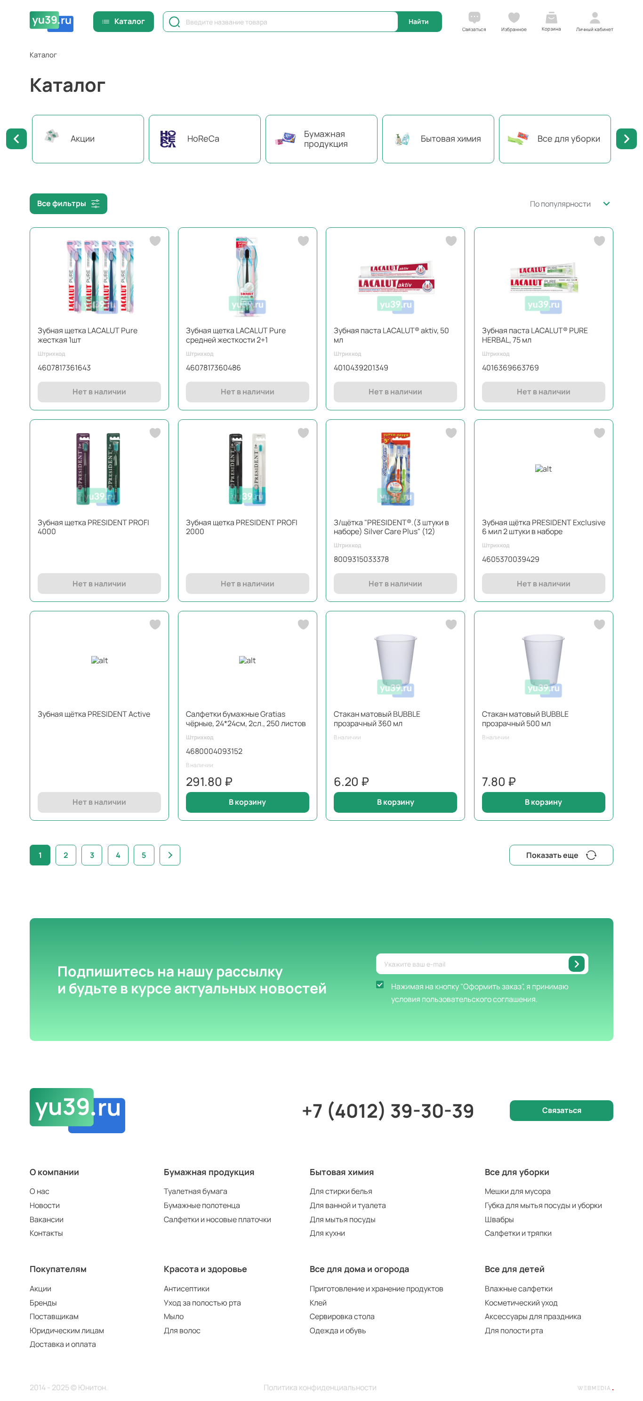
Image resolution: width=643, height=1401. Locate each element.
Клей (318, 1302)
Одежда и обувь (338, 1330)
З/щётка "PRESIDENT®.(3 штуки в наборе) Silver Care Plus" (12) (391, 526)
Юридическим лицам (67, 1330)
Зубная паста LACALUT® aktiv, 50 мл (391, 334)
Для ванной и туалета (348, 1205)
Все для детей (515, 1268)
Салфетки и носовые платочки (217, 1219)
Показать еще (552, 855)
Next (626, 138)
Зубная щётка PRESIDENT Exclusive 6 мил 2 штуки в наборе (543, 526)
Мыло (174, 1316)
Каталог (129, 21)
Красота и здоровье (205, 1268)
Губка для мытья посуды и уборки (543, 1205)
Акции (40, 1288)
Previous (16, 138)
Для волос (182, 1330)
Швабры (499, 1219)
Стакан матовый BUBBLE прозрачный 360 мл (377, 718)
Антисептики (186, 1288)
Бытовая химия (342, 1171)
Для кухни (327, 1233)
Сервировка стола (342, 1316)
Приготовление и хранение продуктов (376, 1288)
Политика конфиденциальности (320, 1387)
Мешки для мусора (518, 1191)
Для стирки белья (341, 1191)
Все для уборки (517, 1171)
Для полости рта (514, 1330)
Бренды (43, 1302)
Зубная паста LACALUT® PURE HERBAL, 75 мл (535, 334)
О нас (39, 1191)
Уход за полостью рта (202, 1302)
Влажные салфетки (519, 1288)
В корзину (247, 802)
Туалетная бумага (195, 1191)
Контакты (46, 1233)
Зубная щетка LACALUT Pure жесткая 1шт (87, 334)
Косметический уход (521, 1302)
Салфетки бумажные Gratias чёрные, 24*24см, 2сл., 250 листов (246, 718)
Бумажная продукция (209, 1171)
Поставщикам (54, 1316)
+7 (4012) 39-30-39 (388, 1110)
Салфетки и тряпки (518, 1233)
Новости (45, 1205)
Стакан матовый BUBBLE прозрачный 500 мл (525, 718)
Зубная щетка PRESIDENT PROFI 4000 (93, 526)
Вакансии (47, 1219)
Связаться (561, 1110)
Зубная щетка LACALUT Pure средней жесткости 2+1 (236, 334)
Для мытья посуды (343, 1219)
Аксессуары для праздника (533, 1316)
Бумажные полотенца (202, 1205)
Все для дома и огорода (359, 1268)
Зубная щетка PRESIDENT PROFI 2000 (241, 526)
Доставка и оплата (63, 1344)
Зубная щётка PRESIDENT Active (94, 714)
